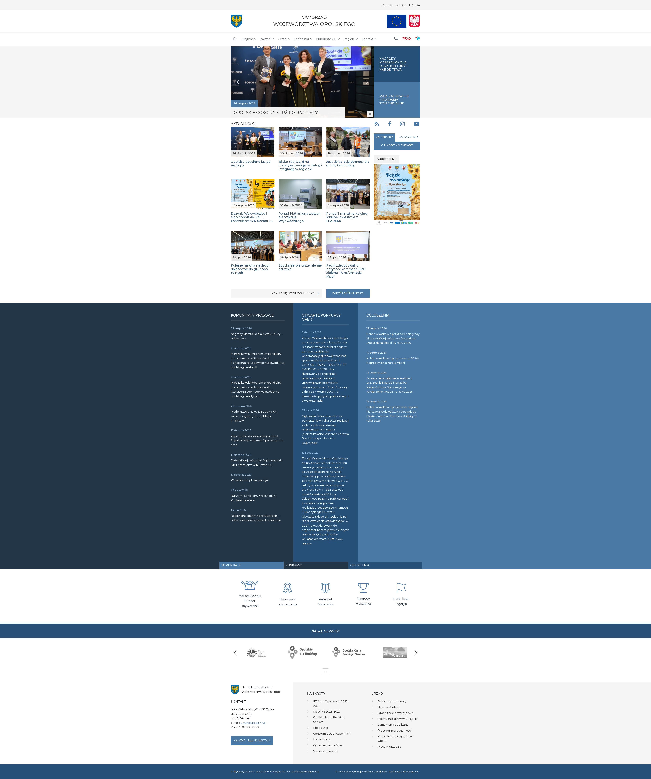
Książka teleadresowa (252, 740)
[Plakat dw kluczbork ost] (397, 195)
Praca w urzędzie (389, 746)
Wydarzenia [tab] (408, 137)
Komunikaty (230, 565)
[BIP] (406, 38)
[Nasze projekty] (396, 21)
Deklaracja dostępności (305, 771)
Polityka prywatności (242, 771)
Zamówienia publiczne (393, 724)
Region (349, 39)
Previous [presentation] (235, 652)
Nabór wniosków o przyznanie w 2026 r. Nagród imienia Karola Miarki (393, 360)
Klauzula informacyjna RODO (273, 771)
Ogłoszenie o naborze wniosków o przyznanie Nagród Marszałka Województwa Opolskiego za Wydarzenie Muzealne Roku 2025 (389, 385)
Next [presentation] (415, 652)
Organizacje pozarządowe (395, 713)
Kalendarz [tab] (384, 137)
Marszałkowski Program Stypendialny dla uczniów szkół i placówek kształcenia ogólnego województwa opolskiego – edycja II (256, 389)
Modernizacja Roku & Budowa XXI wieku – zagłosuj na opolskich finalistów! (254, 416)
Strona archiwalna (325, 751)
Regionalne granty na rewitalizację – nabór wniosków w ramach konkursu (256, 518)
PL (384, 5)
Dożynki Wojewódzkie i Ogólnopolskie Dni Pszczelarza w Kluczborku (256, 463)
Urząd (282, 39)
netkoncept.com (410, 771)
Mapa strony (321, 739)
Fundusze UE (326, 39)
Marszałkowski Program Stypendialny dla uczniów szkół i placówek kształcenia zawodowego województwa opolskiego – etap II (257, 360)
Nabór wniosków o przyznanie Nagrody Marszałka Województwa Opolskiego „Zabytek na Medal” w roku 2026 (393, 338)
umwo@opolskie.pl (253, 722)
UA (418, 5)
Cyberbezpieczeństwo (328, 745)
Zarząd (265, 39)
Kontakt (367, 39)
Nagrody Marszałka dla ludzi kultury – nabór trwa (256, 336)
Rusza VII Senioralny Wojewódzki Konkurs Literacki (253, 498)
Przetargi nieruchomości (394, 730)
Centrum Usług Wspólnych (331, 733)
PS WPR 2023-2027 (326, 711)
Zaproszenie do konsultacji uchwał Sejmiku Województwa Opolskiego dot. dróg (257, 441)
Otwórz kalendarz (397, 145)
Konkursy (294, 565)
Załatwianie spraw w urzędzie (397, 719)
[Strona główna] (234, 39)
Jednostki (301, 39)
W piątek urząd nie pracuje (249, 480)
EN (390, 5)
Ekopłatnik (320, 727)
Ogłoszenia (359, 565)
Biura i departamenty (392, 701)
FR (411, 5)
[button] (396, 39)
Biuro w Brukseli (389, 707)
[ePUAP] (417, 38)
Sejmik (248, 39)
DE (397, 5)
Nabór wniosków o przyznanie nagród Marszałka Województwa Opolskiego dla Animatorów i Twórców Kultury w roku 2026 (392, 414)
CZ (404, 5)
